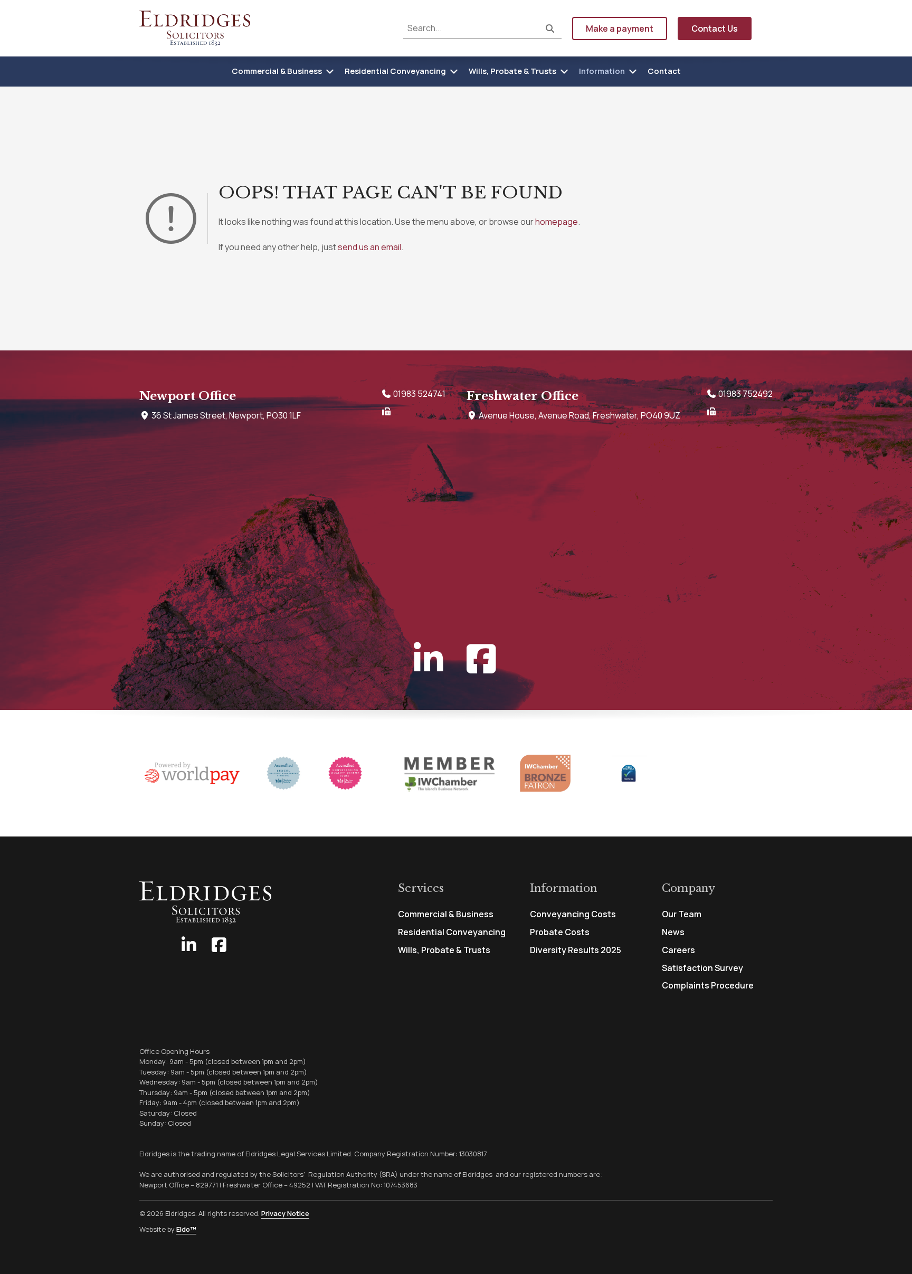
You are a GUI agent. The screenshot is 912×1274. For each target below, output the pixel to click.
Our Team (681, 914)
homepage (556, 221)
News (673, 932)
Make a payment (619, 28)
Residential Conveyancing (395, 71)
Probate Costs (560, 932)
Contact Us (714, 28)
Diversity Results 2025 (575, 950)
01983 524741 (418, 394)
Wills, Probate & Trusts (512, 71)
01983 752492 (745, 394)
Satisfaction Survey (702, 968)
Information (602, 71)
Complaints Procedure (708, 985)
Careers (678, 950)
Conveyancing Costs (573, 914)
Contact (664, 71)
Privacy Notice (285, 1213)
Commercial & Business (277, 71)
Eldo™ (186, 1229)
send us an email (369, 247)
